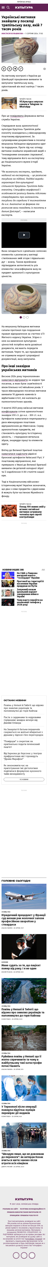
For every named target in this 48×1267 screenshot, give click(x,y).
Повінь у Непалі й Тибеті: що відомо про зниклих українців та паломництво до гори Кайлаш (24, 708)
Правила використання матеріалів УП (24, 1212)
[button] (42, 298)
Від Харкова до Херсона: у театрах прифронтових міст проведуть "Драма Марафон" (23, 756)
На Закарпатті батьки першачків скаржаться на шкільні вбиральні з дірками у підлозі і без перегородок (23, 732)
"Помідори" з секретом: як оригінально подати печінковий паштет (22, 744)
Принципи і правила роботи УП (24, 1215)
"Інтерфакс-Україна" (33, 1239)
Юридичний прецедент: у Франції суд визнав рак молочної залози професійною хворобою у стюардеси (24, 919)
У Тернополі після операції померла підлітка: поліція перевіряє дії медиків (19, 1110)
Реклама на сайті (10, 1209)
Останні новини (15, 700)
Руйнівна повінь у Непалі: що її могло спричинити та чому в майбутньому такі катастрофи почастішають (22, 1061)
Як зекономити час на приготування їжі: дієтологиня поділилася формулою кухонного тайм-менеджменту (22, 769)
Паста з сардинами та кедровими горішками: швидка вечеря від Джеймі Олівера (22, 720)
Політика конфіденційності (32, 1209)
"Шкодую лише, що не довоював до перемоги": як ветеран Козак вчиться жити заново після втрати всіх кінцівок (23, 1158)
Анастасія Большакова (12, 33)
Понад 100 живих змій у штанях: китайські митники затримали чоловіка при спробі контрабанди (32, 511)
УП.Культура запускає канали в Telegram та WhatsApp (31, 104)
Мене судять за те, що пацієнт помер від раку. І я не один (21, 967)
